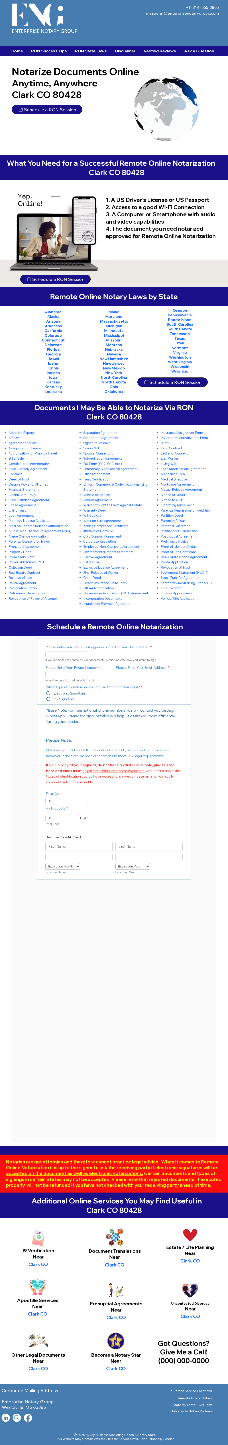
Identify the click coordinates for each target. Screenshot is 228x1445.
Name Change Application (28, 536)
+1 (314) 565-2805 (202, 7)
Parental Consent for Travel (29, 541)
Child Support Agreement (102, 536)
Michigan (114, 326)
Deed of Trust (19, 479)
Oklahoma (113, 391)
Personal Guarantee (176, 526)
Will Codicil (91, 515)
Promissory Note (22, 557)
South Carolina (180, 324)
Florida (53, 349)
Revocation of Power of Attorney (33, 598)
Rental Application (174, 562)
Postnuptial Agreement (178, 536)
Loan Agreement (21, 515)
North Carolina (114, 377)
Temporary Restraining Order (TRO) (188, 583)
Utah (179, 343)
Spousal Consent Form (100, 453)
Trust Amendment (96, 474)
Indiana (53, 373)
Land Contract (171, 448)
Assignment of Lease (25, 448)
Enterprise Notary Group (44, 31)
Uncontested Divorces (190, 1303)
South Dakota (179, 329)
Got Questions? (184, 1343)
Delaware (53, 345)
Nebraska (114, 349)
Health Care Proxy (22, 495)
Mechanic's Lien (173, 474)
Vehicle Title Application (178, 598)
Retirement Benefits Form (28, 593)
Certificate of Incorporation (29, 464)
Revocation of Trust (175, 567)
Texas (180, 338)
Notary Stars (146, 1435)
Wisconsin (180, 366)
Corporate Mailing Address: (30, 1390)
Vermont (180, 348)
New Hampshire (114, 359)
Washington (180, 357)
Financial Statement (24, 489)
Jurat (165, 443)
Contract (15, 474)
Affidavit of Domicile (98, 531)
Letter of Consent (174, 453)
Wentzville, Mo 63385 (24, 1407)
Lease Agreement (22, 505)
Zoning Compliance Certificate (106, 526)
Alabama (53, 312)
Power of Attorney (22, 562)
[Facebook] (28, 1418)
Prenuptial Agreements (116, 1303)
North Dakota (114, 382)
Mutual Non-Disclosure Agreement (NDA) (40, 531)
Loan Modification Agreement (183, 469)
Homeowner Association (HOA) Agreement (115, 593)
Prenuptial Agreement (25, 546)
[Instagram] (17, 1418)
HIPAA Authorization (98, 588)
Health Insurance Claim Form (105, 583)
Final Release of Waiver (100, 572)
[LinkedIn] (6, 1418)
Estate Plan (92, 562)
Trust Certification (96, 479)
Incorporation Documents (102, 598)
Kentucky (53, 387)
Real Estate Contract (24, 572)
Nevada (114, 354)
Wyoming (179, 371)
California (53, 330)
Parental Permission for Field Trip (185, 510)
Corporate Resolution (99, 541)
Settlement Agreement (100, 438)
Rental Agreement (22, 583)
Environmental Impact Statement (108, 552)
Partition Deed (172, 515)
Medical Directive (174, 479)
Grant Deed (92, 578)
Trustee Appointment (177, 593)
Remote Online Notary (195, 1398)
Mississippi (114, 335)
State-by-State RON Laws (193, 1405)
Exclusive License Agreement (105, 567)
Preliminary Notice (175, 541)
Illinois (53, 368)
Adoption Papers (21, 433)
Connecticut (53, 340)
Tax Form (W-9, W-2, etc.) (102, 464)
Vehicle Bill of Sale (96, 495)
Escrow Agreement (97, 557)
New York (113, 373)
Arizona (53, 321)
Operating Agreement (177, 505)
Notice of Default (174, 495)
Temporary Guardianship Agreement (110, 469)
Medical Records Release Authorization (38, 526)
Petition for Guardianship (179, 531)
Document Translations (115, 1251)
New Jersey (114, 363)
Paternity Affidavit (174, 520)
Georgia (53, 354)
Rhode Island (179, 320)
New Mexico (114, 368)
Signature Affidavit (97, 443)
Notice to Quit (171, 500)
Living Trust (17, 510)
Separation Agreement (100, 433)
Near (114, 1257)
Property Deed (20, 552)
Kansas (53, 382)
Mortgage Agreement (177, 484)
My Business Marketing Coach (112, 1435)
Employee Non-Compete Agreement (111, 546)
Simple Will (91, 448)
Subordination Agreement (102, 458)
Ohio (114, 387)
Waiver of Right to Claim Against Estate (112, 505)
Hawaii (53, 359)
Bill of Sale (16, 458)
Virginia (180, 352)
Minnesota (114, 330)
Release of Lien (20, 578)
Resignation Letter (23, 588)
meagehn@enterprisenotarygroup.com (182, 13)
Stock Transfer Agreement (181, 578)
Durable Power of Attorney (28, 484)
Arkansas (53, 326)
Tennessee (180, 333)
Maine (114, 312)
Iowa (53, 377)
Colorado (53, 335)
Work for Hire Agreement (102, 521)
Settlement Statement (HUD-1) (184, 572)
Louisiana (53, 391)
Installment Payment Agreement (108, 603)
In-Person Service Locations (190, 1391)
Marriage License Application (30, 520)
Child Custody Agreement (28, 469)
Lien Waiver (169, 458)
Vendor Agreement (97, 500)
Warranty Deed (94, 510)
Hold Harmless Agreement (29, 500)
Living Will (168, 464)
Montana (114, 345)
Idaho (53, 363)
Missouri (114, 340)
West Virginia (180, 362)
